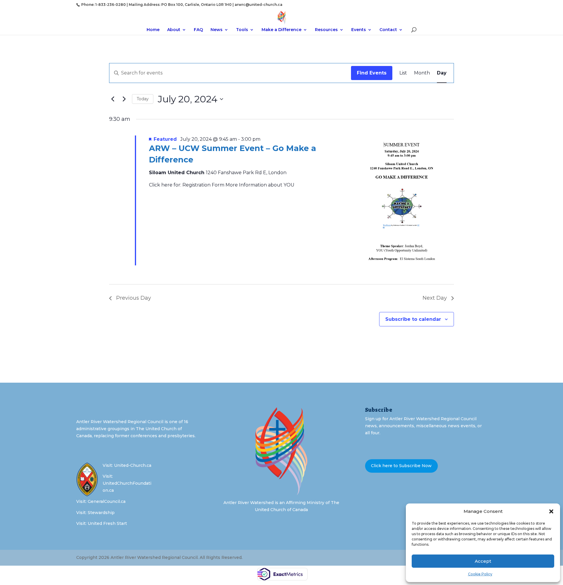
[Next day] (124, 99)
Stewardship (101, 512)
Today (143, 98)
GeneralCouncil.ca (107, 501)
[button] (551, 511)
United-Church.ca (132, 465)
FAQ (198, 30)
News (217, 30)
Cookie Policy (480, 574)
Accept (483, 561)
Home (153, 30)
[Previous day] (112, 99)
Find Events (371, 73)
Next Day (435, 298)
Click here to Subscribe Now (401, 465)
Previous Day (133, 298)
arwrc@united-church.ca (258, 4)
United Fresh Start (107, 523)
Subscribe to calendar (413, 319)
